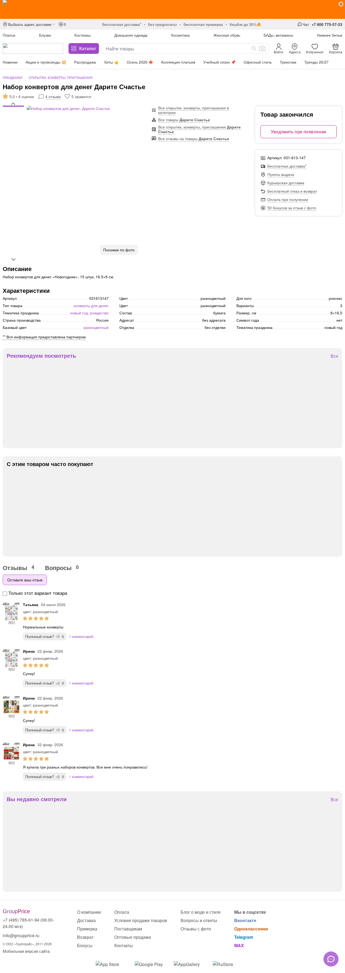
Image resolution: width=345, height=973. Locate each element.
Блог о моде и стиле (201, 912)
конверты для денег (91, 305)
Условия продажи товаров (140, 920)
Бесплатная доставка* (286, 166)
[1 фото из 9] (13, 107)
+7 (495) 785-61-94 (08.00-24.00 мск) (28, 923)
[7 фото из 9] (13, 123)
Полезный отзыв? (44, 636)
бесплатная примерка (203, 24)
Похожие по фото (118, 249)
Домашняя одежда (130, 35)
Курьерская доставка (285, 182)
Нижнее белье (329, 35)
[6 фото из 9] (13, 120)
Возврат (85, 937)
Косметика (180, 35)
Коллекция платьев (178, 62)
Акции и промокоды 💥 (46, 62)
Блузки (45, 35)
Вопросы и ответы (199, 920)
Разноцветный (96, 327)
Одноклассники (251, 929)
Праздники (12, 77)
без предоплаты (162, 24)
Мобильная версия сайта (26, 951)
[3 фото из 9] (13, 112)
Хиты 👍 (111, 62)
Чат (306, 24)
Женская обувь (226, 35)
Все (334, 356)
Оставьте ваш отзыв (24, 579)
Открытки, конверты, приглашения (60, 77)
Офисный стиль (258, 62)
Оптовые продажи (132, 937)
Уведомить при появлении (298, 131)
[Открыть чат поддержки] (331, 959)
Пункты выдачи (280, 174)
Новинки (10, 62)
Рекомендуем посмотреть (41, 355)
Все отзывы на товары (193, 138)
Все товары (184, 119)
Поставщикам (128, 929)
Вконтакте (245, 920)
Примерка (87, 929)
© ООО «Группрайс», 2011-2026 (27, 943)
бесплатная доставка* (121, 24)
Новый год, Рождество (89, 312)
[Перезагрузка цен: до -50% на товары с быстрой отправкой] (172, 9)
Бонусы (84, 945)
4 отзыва (53, 96)
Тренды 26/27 (316, 62)
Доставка (86, 920)
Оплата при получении (287, 199)
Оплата (121, 912)
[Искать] (254, 48)
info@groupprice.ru (21, 935)
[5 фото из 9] (13, 117)
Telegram (243, 937)
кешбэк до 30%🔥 (245, 24)
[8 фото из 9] (13, 125)
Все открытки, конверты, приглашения (199, 129)
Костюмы (82, 35)
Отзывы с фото (196, 929)
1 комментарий (81, 636)
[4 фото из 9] (13, 115)
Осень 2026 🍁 (140, 62)
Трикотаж (288, 62)
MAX (239, 945)
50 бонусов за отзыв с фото (291, 207)
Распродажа (85, 62)
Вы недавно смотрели (37, 798)
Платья (9, 35)
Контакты (123, 945)
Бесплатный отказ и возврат (292, 191)
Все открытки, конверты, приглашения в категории (193, 110)
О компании (89, 912)
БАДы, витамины (278, 35)
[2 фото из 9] (13, 109)
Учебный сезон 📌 (219, 62)
